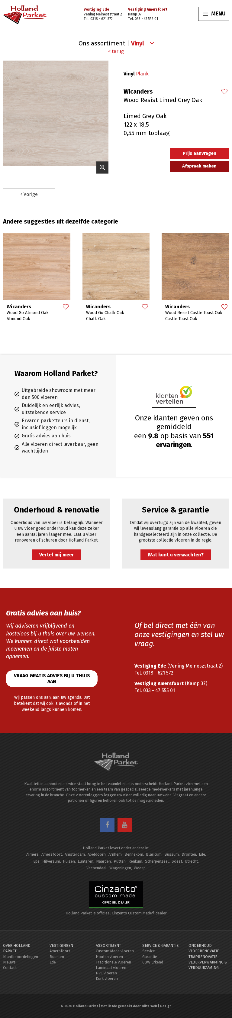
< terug (116, 51)
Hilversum (51, 861)
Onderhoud (200, 945)
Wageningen (120, 868)
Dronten (189, 854)
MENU (218, 13)
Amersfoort (51, 854)
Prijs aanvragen (199, 153)
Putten (120, 861)
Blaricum (154, 854)
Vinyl (129, 74)
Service (148, 951)
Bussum (171, 854)
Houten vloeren (109, 956)
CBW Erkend (152, 962)
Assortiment (108, 945)
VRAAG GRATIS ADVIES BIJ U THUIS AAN (52, 678)
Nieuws (9, 962)
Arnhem (115, 854)
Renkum (135, 861)
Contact (10, 967)
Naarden (103, 861)
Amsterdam (75, 854)
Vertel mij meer (56, 555)
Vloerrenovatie (203, 951)
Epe (36, 861)
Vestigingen (61, 945)
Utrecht (191, 861)
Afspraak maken (199, 166)
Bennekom (133, 854)
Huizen (69, 861)
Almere (32, 854)
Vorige (30, 194)
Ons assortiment (102, 43)
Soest (177, 861)
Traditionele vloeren (113, 962)
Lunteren (85, 861)
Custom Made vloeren (115, 951)
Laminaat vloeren (111, 967)
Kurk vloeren (107, 978)
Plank (142, 74)
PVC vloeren (106, 973)
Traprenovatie (202, 956)
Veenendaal (96, 868)
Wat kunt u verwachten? (176, 555)
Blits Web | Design (157, 1006)
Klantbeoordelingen (20, 956)
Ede (202, 854)
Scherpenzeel (157, 861)
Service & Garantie (160, 945)
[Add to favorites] (224, 92)
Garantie (149, 956)
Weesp (140, 868)
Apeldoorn (97, 854)
